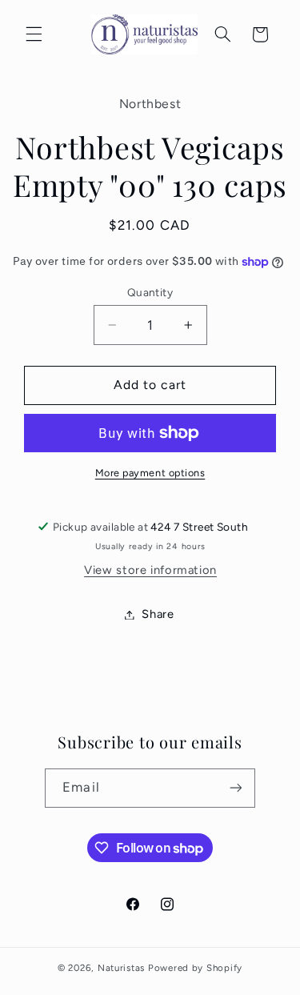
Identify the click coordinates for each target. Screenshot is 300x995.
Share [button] (158, 614)
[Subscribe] (235, 788)
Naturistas (121, 967)
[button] (33, 34)
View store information (150, 570)
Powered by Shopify (195, 967)
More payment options (150, 473)
